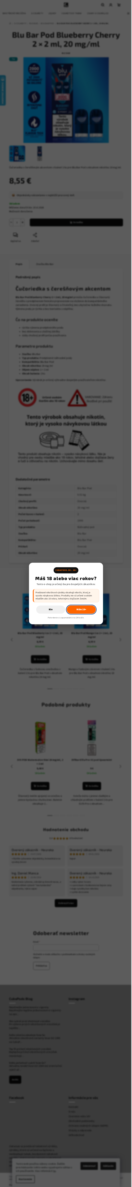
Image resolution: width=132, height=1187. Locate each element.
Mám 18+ (81, 609)
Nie (51, 609)
